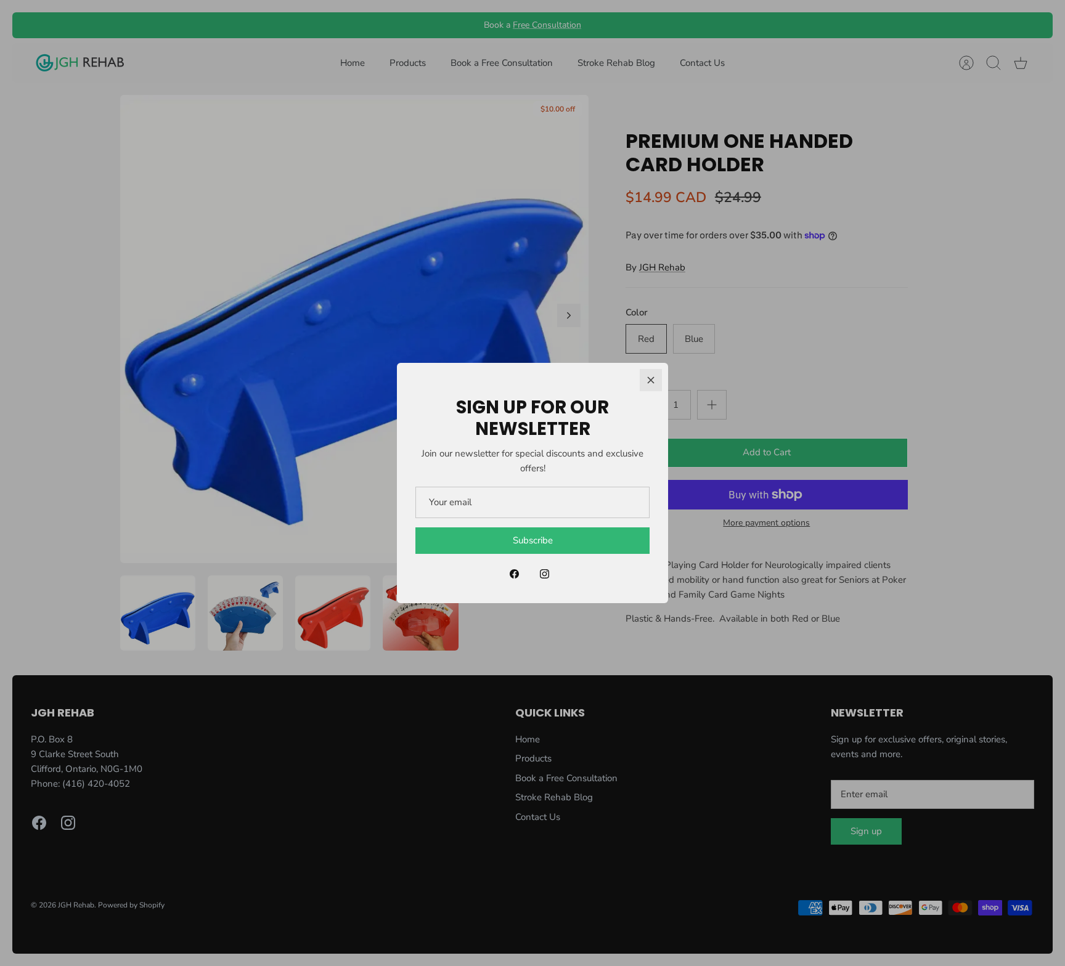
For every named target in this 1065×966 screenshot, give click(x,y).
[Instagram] (544, 574)
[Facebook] (514, 574)
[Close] (651, 380)
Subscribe (533, 540)
